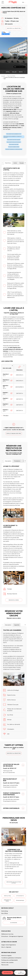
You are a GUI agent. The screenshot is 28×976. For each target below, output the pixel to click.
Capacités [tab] (16, 625)
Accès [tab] (15, 163)
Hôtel (8, 72)
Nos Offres (4, 913)
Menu (2, 3)
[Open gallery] (11, 374)
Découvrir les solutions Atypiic (13, 882)
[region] (13, 37)
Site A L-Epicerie (6, 947)
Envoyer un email (7, 900)
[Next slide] (24, 72)
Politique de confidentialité (9, 960)
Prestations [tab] (17, 461)
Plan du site (4, 964)
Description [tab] (8, 461)
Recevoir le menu (14, 600)
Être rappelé (20, 900)
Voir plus (5, 415)
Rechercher (7, 972)
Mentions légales (6, 955)
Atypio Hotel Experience (8, 945)
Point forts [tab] (8, 163)
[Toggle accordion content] (23, 765)
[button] (1, 55)
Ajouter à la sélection (14, 28)
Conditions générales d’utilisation (11, 958)
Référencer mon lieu (7, 934)
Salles (14, 72)
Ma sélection (21, 973)
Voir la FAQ (7, 895)
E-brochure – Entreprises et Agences (12, 936)
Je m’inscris (13, 922)
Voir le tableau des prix (14, 433)
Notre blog (4, 911)
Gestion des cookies (7, 962)
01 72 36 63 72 (20, 895)
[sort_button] (12, 365)
